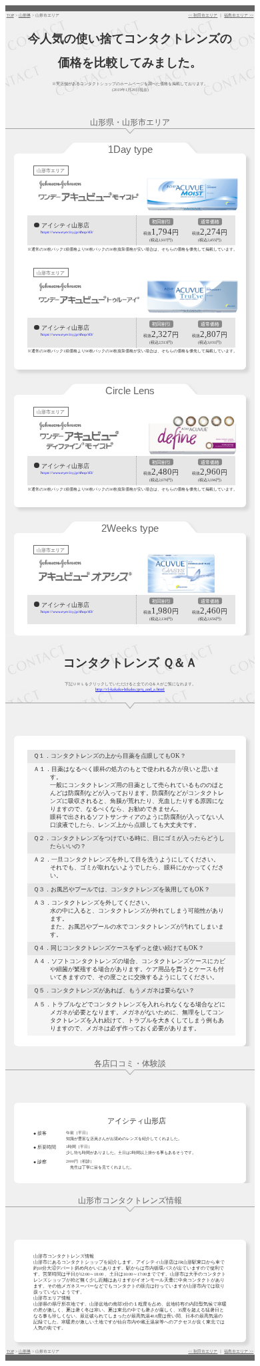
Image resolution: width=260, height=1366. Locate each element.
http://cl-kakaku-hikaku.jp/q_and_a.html (130, 689)
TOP (10, 15)
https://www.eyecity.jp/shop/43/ (67, 232)
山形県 (25, 15)
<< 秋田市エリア (202, 15)
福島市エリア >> (238, 15)
